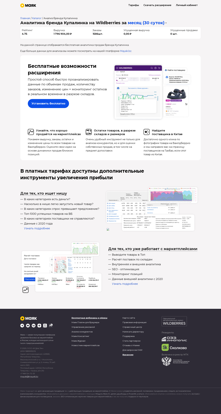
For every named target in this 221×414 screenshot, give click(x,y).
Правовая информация (134, 322)
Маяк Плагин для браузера (85, 322)
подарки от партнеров (138, 396)
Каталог (37, 18)
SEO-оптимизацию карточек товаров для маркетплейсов (86, 396)
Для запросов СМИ (132, 350)
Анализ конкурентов (82, 331)
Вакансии (128, 354)
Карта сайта (129, 318)
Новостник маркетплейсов (86, 345)
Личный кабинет (187, 5)
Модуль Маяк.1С (103, 394)
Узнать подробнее (37, 228)
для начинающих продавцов (51, 391)
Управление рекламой (83, 327)
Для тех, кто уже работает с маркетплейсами (152, 249)
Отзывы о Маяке (131, 345)
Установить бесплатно (48, 103)
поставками (148, 391)
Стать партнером (131, 341)
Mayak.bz (125, 51)
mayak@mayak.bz (29, 376)
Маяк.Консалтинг (80, 336)
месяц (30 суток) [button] (146, 22)
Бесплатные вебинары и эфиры (89, 318)
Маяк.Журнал (78, 341)
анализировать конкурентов (33, 394)
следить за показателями (179, 391)
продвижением (161, 391)
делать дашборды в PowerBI (123, 394)
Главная (25, 18)
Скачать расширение (157, 5)
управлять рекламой (132, 391)
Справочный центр (132, 327)
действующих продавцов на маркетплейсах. (89, 391)
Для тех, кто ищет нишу (43, 193)
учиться (140, 394)
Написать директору (133, 331)
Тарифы (133, 5)
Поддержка (129, 336)
